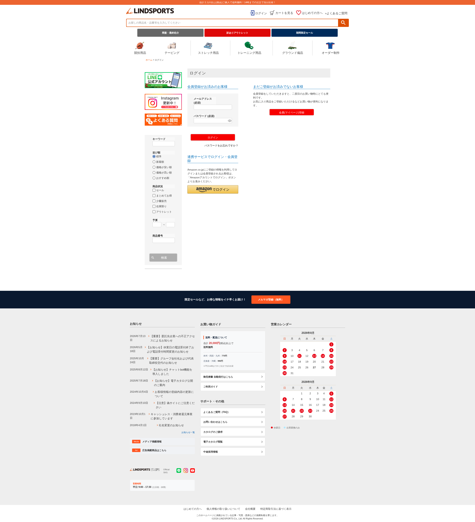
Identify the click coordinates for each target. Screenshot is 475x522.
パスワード (204, 115)
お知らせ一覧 (188, 432)
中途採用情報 (210, 451)
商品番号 (158, 235)
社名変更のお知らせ (171, 425)
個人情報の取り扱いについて (223, 508)
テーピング (172, 52)
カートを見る (284, 12)
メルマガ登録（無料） (271, 299)
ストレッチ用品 (208, 52)
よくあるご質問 (337, 13)
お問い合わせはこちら (215, 421)
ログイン (261, 13)
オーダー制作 (331, 52)
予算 (155, 220)
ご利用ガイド (210, 386)
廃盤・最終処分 (170, 32)
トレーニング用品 (249, 52)
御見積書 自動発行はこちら (218, 376)
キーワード (159, 139)
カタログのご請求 (213, 432)
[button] (212, 189)
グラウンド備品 (292, 52)
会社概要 (250, 508)
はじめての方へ (312, 12)
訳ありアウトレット (237, 32)
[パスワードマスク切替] (229, 120)
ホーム (149, 60)
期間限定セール (304, 32)
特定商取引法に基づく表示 (275, 508)
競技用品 (140, 52)
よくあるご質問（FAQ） (216, 412)
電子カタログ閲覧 (213, 441)
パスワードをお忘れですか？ (221, 145)
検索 (343, 22)
